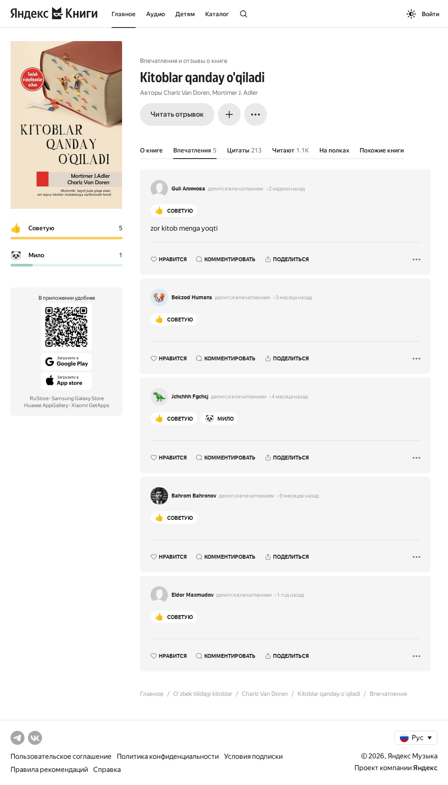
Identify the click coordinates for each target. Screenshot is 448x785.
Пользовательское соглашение (61, 756)
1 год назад (290, 595)
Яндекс (425, 768)
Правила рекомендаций (49, 769)
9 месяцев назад (299, 496)
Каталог (217, 13)
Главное (124, 13)
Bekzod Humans (192, 297)
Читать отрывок (177, 114)
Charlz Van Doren (187, 92)
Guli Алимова (188, 189)
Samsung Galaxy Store (78, 398)
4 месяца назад (290, 397)
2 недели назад (287, 189)
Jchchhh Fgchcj (190, 397)
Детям (185, 13)
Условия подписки (253, 756)
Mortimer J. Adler (235, 92)
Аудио (155, 13)
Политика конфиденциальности (168, 756)
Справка (107, 769)
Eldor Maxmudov (193, 595)
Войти (430, 13)
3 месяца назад (294, 297)
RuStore (39, 398)
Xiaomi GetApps (90, 405)
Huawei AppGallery (46, 405)
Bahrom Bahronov (194, 496)
